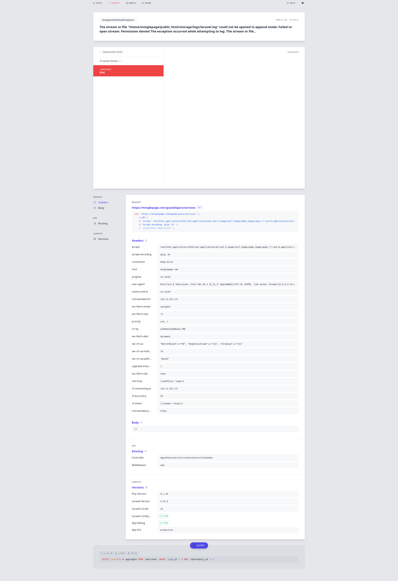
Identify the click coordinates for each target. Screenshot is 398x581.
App (95, 218)
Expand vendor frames (113, 52)
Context (98, 233)
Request (97, 197)
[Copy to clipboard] (295, 214)
